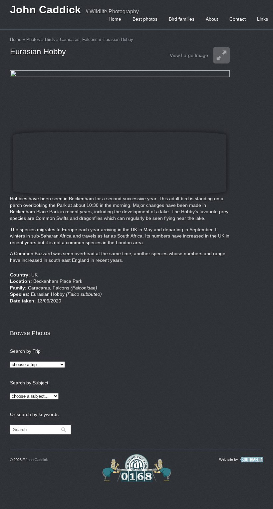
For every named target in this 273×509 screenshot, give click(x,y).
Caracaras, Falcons (79, 39)
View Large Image (189, 55)
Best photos (145, 19)
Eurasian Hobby (118, 39)
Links (262, 19)
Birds (50, 39)
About (212, 19)
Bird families (181, 19)
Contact (237, 19)
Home (115, 19)
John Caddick (45, 10)
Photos (33, 39)
